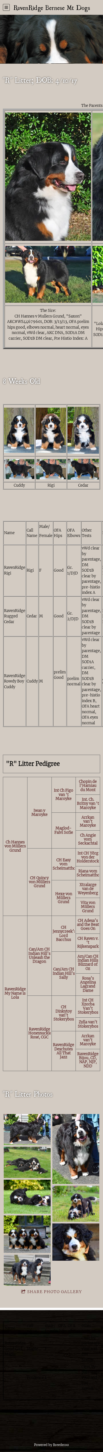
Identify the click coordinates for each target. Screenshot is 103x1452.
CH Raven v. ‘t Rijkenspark (88, 942)
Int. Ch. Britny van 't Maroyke (88, 803)
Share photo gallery (54, 1291)
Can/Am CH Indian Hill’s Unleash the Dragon (39, 955)
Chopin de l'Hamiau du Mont (88, 785)
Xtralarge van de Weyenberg (88, 888)
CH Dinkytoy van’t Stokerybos (64, 1013)
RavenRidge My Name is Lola (15, 993)
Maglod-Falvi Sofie (63, 830)
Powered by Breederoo (51, 1445)
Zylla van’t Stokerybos (88, 1024)
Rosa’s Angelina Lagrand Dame (88, 984)
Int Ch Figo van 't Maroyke (63, 795)
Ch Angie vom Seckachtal (88, 839)
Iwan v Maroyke (39, 813)
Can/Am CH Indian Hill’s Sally (64, 973)
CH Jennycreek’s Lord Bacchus (64, 934)
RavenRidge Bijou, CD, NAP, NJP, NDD (87, 1060)
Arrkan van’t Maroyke (88, 821)
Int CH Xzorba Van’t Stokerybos (88, 1006)
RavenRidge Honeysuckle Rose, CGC (39, 1033)
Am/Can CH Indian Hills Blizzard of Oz (88, 962)
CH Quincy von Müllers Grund (39, 882)
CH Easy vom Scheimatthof (64, 864)
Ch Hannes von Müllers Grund (15, 846)
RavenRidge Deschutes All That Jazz (63, 1051)
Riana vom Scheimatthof (89, 873)
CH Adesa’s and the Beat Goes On (88, 924)
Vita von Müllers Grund (88, 906)
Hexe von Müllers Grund (63, 898)
